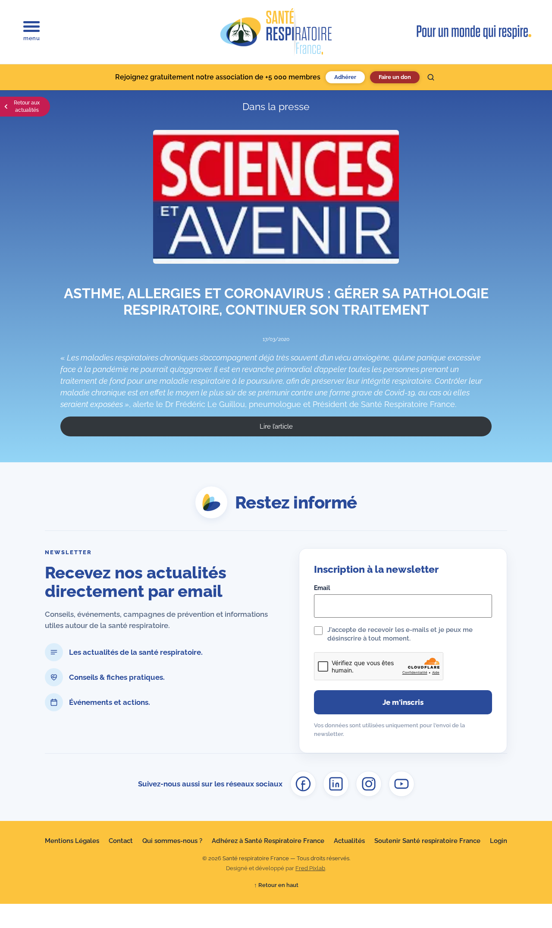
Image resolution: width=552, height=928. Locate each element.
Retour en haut (276, 885)
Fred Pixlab (310, 868)
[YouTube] (401, 784)
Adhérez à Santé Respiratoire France (268, 841)
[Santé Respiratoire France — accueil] (276, 32)
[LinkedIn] (336, 784)
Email (322, 588)
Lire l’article (276, 426)
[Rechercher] (431, 77)
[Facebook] (303, 784)
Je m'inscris (403, 702)
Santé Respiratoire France (408, 404)
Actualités (349, 841)
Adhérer (345, 77)
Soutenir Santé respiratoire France (427, 841)
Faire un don (395, 77)
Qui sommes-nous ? (172, 841)
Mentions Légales (72, 841)
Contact (121, 841)
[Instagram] (369, 784)
